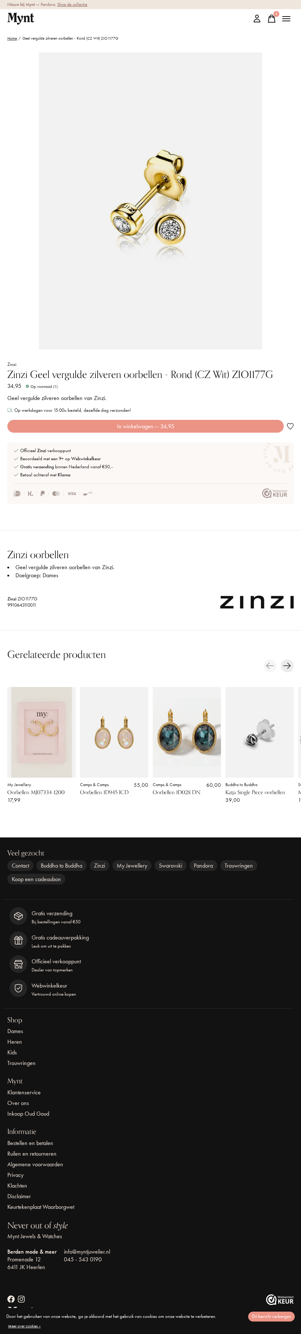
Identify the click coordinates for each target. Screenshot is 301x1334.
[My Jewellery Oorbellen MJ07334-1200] (41, 732)
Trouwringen (239, 865)
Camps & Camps (94, 785)
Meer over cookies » (24, 1325)
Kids (12, 1052)
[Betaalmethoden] (53, 493)
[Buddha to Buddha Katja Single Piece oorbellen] (259, 732)
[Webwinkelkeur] (280, 1303)
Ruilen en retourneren (32, 1153)
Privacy (15, 1175)
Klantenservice (24, 1092)
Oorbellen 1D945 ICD (104, 792)
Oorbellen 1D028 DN (176, 792)
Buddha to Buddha (241, 785)
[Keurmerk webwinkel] (274, 493)
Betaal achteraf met (45, 475)
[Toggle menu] (286, 18)
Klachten (17, 1185)
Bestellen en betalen (30, 1143)
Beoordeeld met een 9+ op (60, 458)
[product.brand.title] (257, 604)
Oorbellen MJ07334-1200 (36, 792)
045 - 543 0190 (83, 1259)
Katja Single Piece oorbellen (255, 792)
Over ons (18, 1103)
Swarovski (170, 865)
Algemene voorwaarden (35, 1164)
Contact (20, 865)
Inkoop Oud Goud (28, 1113)
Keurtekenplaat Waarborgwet (40, 1207)
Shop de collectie (72, 4)
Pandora (203, 865)
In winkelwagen (145, 426)
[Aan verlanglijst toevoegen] (290, 426)
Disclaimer (19, 1196)
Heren (14, 1042)
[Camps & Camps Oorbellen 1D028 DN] (187, 732)
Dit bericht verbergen (271, 1316)
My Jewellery (19, 785)
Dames (15, 1031)
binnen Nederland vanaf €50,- (66, 467)
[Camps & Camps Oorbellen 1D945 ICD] (114, 732)
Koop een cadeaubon (36, 879)
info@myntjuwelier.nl (87, 1251)
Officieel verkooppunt (45, 450)
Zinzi (12, 364)
